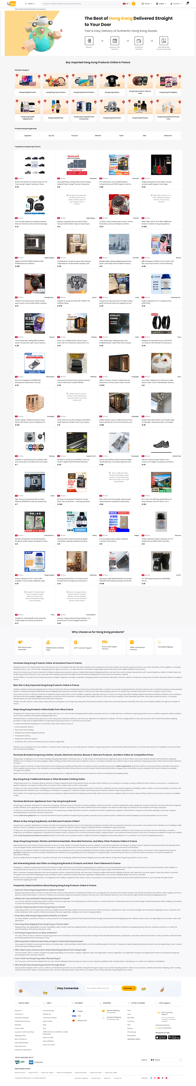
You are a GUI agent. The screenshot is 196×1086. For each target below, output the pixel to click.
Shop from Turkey (111, 1073)
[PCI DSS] (19, 1062)
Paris (129, 1011)
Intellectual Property (22, 1021)
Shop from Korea (81, 1073)
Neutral (178, 258)
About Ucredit (48, 1038)
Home (17, 9)
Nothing (94, 337)
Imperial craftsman (91, 456)
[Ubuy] (12, 3)
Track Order (19, 1028)
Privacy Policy (96, 1078)
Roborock (121, 136)
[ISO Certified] (35, 1062)
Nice (129, 1025)
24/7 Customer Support (167, 1013)
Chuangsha (135, 456)
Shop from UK (33, 1073)
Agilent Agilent (49, 258)
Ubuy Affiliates (48, 1041)
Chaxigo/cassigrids (49, 297)
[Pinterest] (166, 1078)
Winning (51, 456)
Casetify (168, 136)
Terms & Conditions (81, 1078)
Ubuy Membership (21, 1043)
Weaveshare (50, 377)
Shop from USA (20, 1073)
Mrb (97, 136)
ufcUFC (178, 575)
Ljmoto (94, 297)
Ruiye (137, 337)
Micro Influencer (21, 1039)
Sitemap (18, 1025)
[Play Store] (174, 1038)
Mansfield (93, 575)
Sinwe (52, 496)
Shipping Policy (20, 1036)
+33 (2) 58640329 (164, 1028)
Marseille (130, 1018)
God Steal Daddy (91, 615)
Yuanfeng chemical (176, 297)
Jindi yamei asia (49, 535)
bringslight (135, 377)
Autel (75, 136)
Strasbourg (131, 1032)
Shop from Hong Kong (64, 1073)
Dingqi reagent (49, 575)
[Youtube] (158, 1078)
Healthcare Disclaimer (23, 1050)
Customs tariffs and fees (24, 1032)
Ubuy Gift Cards (49, 1045)
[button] (146, 3)
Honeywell (93, 178)
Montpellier (131, 1036)
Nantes (130, 1028)
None (179, 337)
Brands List (47, 1014)
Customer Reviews (50, 1018)
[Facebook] (151, 1078)
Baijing (136, 535)
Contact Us (19, 1014)
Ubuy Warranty (20, 1046)
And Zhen (136, 258)
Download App (48, 1011)
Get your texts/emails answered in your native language (168, 1019)
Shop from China (96, 1073)
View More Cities (133, 1039)
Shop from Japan (47, 1073)
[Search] (133, 4)
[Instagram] (154, 1078)
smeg (137, 297)
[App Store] (161, 1038)
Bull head (136, 178)
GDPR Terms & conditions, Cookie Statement (55, 1033)
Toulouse (130, 1021)
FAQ (44, 1028)
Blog (44, 1025)
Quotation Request (22, 1018)
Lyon (129, 1014)
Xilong (94, 535)
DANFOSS (93, 377)
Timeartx (136, 218)
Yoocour (28, 136)
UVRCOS (51, 136)
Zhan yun (178, 535)
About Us (18, 1011)
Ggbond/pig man (91, 218)
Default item (177, 456)
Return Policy (48, 1021)
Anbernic (144, 136)
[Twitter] (162, 1078)
